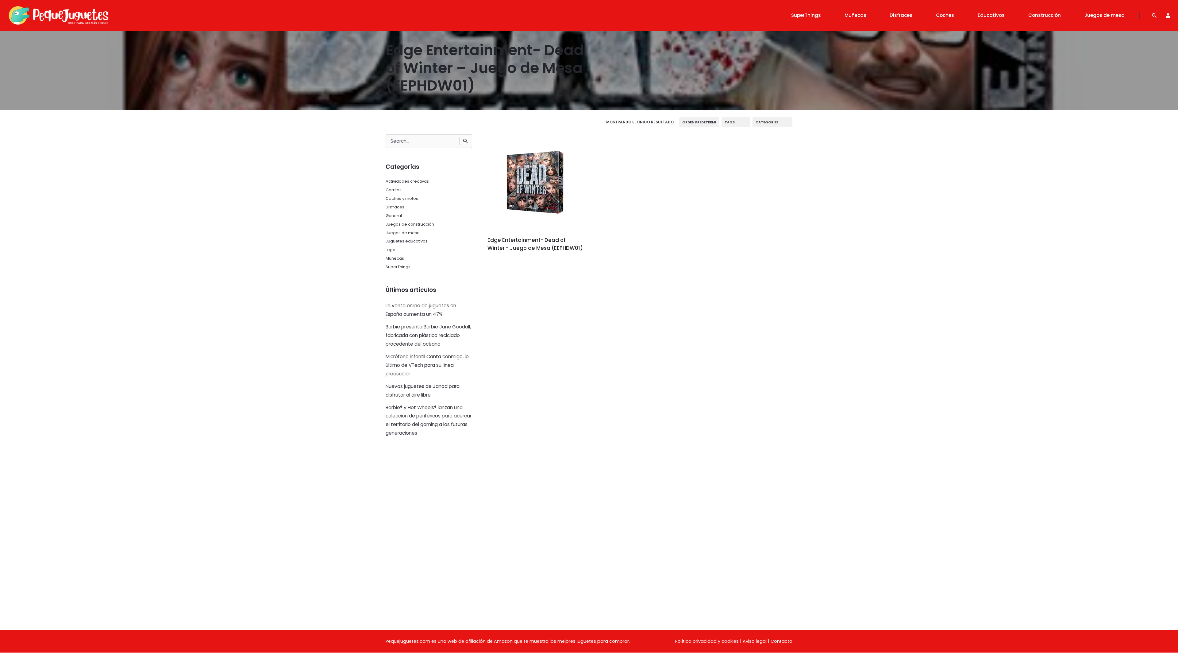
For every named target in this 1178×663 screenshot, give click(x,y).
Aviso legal (755, 641)
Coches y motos (402, 198)
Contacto (781, 641)
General (394, 216)
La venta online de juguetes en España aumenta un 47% (421, 309)
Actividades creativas (407, 181)
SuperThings (398, 267)
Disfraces (395, 207)
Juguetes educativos (407, 241)
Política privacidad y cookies (707, 641)
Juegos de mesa (403, 233)
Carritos (394, 190)
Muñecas (395, 258)
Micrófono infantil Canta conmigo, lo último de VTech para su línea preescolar (427, 365)
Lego (390, 250)
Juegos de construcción (410, 224)
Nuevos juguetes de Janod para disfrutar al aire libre (423, 390)
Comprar (504, 265)
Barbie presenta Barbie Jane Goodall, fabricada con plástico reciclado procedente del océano (428, 335)
